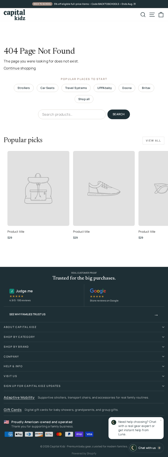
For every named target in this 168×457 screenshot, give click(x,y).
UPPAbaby (104, 88)
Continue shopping (20, 68)
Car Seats (47, 88)
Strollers (24, 88)
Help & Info (13, 366)
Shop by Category (19, 337)
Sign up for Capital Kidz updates (32, 386)
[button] (136, 428)
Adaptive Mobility (19, 397)
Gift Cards (13, 409)
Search (119, 114)
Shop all (83, 99)
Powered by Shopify (84, 453)
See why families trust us (84, 314)
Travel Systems (76, 88)
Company (11, 356)
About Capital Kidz (20, 327)
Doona (126, 88)
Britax (146, 88)
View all (153, 140)
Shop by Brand (16, 347)
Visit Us (10, 376)
